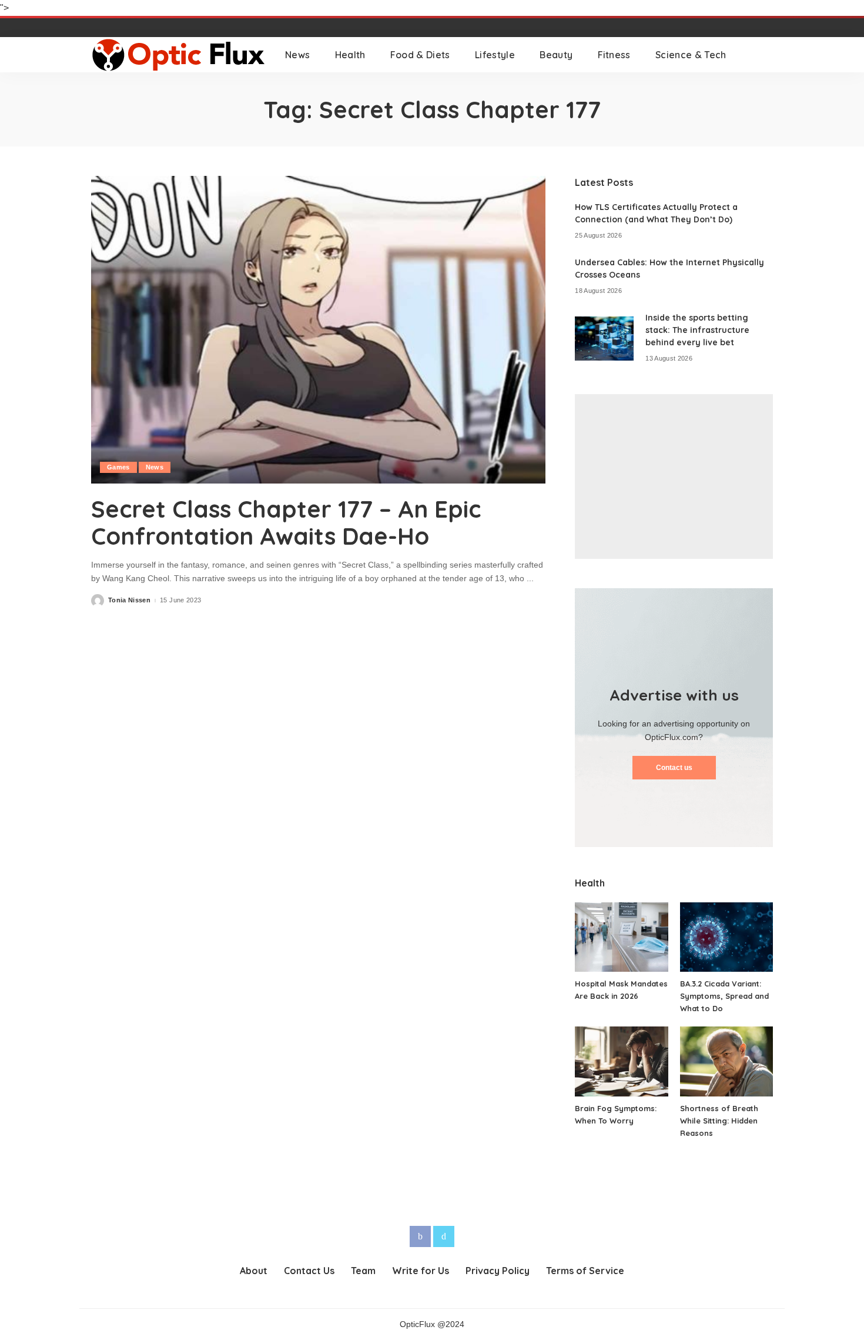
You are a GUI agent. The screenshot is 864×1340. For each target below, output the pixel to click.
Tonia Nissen (129, 600)
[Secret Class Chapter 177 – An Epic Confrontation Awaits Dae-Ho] (318, 329)
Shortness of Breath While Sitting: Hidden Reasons (719, 1121)
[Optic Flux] (179, 54)
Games (118, 467)
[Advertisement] (674, 476)
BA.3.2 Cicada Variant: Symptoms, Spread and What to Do (724, 996)
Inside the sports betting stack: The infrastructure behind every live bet (697, 330)
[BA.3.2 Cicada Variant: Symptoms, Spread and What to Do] (726, 937)
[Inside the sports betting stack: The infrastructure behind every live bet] (604, 338)
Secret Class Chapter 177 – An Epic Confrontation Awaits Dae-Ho (286, 522)
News (154, 467)
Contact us (674, 768)
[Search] (765, 54)
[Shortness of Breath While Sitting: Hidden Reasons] (726, 1061)
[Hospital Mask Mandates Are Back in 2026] (621, 937)
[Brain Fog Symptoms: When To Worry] (621, 1061)
